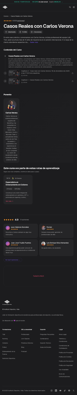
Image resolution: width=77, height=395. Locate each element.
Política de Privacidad (66, 352)
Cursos (6, 16)
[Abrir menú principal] (74, 7)
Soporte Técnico (45, 343)
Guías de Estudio (45, 347)
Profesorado (25, 334)
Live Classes (25, 339)
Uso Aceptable (63, 370)
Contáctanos (44, 339)
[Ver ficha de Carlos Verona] (11, 130)
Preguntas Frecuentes (47, 334)
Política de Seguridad (66, 365)
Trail (3, 334)
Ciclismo (5, 343)
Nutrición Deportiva (8, 358)
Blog (22, 347)
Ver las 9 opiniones (12, 260)
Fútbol (4, 347)
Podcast (24, 351)
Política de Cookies (65, 357)
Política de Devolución (66, 361)
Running (5, 339)
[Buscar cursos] (70, 7)
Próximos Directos (27, 343)
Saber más (34, 42)
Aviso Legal (62, 334)
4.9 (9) (18, 21)
